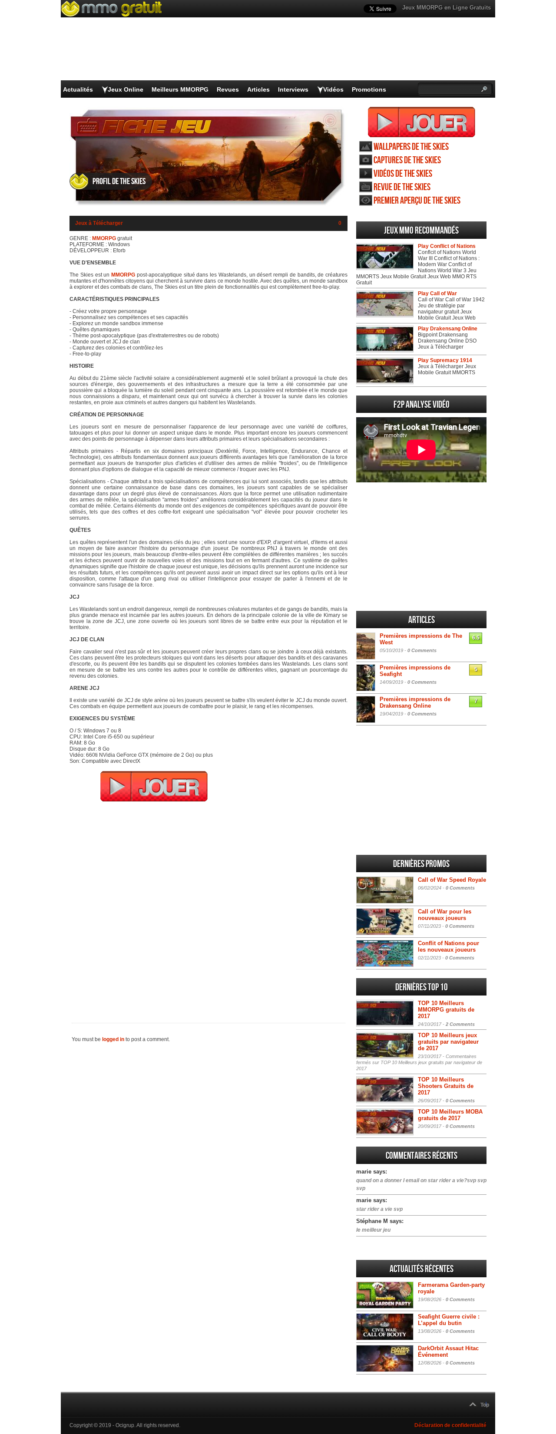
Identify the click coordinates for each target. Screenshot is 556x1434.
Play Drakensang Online (447, 329)
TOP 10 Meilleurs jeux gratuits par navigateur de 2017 (448, 1042)
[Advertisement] (209, 906)
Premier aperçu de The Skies (417, 201)
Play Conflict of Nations (447, 246)
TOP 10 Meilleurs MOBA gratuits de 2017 (450, 1114)
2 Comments (460, 1024)
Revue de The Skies (402, 187)
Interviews (293, 89)
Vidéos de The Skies (403, 174)
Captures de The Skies (407, 160)
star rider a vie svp (379, 1209)
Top (484, 1405)
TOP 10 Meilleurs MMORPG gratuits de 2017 (446, 1009)
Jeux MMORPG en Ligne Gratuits (446, 7)
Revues (228, 89)
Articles (258, 89)
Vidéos (333, 89)
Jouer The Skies (421, 122)
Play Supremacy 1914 (445, 360)
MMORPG (104, 238)
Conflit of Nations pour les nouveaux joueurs (448, 946)
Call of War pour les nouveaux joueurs (444, 914)
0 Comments (422, 650)
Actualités (78, 89)
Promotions (369, 89)
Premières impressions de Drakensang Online (415, 702)
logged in (113, 1039)
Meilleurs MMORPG (180, 89)
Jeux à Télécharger (99, 223)
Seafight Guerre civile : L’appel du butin (449, 1319)
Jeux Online (125, 89)
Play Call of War (437, 293)
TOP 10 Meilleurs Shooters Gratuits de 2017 (445, 1086)
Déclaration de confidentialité (450, 1425)
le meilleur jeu (373, 1230)
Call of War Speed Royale (452, 880)
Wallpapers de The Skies (411, 147)
